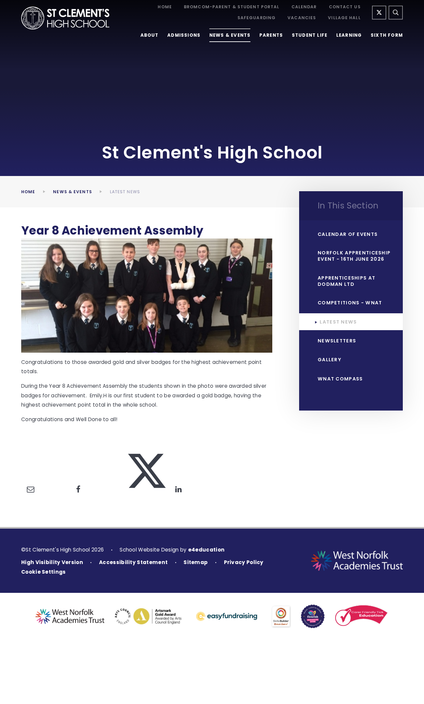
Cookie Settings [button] (43, 571)
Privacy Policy (244, 562)
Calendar (304, 7)
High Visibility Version (52, 562)
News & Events (72, 192)
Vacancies (302, 18)
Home (165, 7)
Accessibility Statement (133, 562)
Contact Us (345, 7)
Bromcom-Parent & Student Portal (231, 7)
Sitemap (196, 562)
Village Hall (344, 18)
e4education (206, 549)
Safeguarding (257, 18)
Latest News (125, 192)
